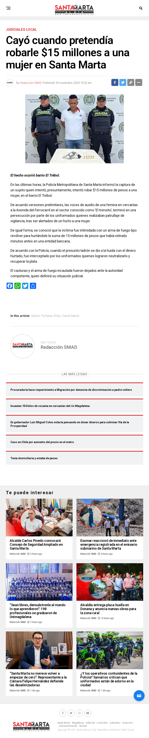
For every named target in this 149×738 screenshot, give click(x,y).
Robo (57, 315)
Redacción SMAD (31, 82)
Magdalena (78, 722)
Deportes (127, 722)
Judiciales (114, 722)
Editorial (90, 722)
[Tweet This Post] (122, 82)
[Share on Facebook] (114, 82)
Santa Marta (70, 315)
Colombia (102, 722)
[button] (139, 695)
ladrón (35, 315)
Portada (46, 315)
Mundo (83, 726)
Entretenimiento (68, 726)
